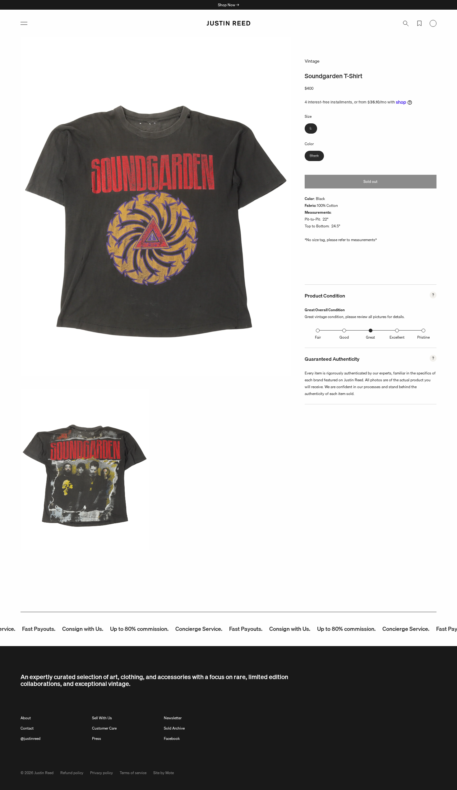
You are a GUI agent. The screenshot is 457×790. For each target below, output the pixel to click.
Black (317, 156)
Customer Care (104, 728)
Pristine (423, 337)
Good (344, 337)
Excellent (397, 337)
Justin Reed (43, 773)
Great (370, 337)
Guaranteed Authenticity (332, 359)
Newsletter (173, 718)
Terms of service (133, 773)
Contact (27, 728)
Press (96, 738)
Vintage (312, 61)
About (26, 718)
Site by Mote (163, 773)
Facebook (172, 738)
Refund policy (71, 773)
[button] (24, 23)
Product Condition (325, 296)
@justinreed (30, 738)
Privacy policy (101, 773)
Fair (318, 337)
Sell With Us (102, 718)
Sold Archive (174, 728)
